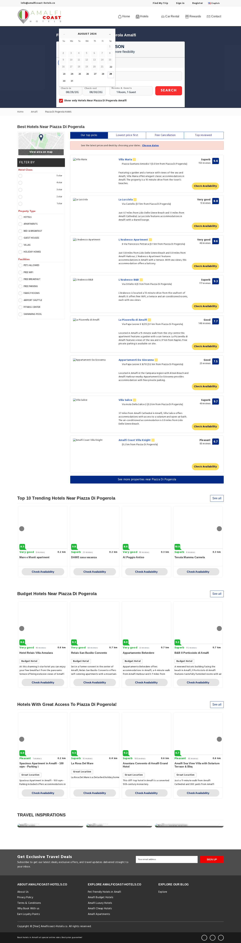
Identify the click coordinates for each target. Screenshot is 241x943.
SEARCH (169, 90)
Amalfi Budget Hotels (100, 897)
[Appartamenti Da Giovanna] (94, 360)
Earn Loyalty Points (28, 914)
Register (197, 3)
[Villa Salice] (94, 400)
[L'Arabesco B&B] (94, 280)
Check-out (90, 88)
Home (126, 16)
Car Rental (172, 16)
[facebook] (204, 938)
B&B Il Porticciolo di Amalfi (191, 652)
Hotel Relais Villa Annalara (36, 652)
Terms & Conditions (29, 903)
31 (72, 81)
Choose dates (150, 146)
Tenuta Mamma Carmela (189, 557)
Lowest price (127, 135)
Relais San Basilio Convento (89, 652)
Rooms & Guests (122, 88)
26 (87, 74)
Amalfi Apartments (99, 914)
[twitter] (212, 938)
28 (103, 74)
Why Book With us (28, 908)
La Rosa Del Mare (82, 763)
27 (95, 74)
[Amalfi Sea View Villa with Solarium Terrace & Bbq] (198, 733)
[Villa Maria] (94, 160)
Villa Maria (126, 160)
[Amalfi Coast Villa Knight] (94, 440)
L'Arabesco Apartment (134, 240)
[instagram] (221, 938)
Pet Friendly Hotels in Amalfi (104, 892)
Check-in (66, 88)
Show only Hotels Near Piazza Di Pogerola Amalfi (95, 101)
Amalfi (34, 112)
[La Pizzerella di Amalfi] (94, 320)
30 (64, 81)
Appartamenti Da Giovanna (137, 360)
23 (64, 74)
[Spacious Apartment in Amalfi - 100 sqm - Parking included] (43, 733)
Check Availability (205, 186)
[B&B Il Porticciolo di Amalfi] (198, 623)
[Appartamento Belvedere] (146, 623)
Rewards (195, 16)
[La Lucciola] (94, 200)
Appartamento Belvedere (138, 652)
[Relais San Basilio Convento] (94, 623)
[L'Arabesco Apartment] (94, 240)
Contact (215, 16)
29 (110, 74)
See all (216, 498)
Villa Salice (126, 400)
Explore (162, 892)
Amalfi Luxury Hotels (100, 903)
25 (80, 74)
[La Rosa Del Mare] (94, 733)
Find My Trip (160, 3)
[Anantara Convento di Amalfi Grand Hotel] (146, 733)
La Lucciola (126, 200)
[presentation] (22, 529)
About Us (23, 892)
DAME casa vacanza (84, 557)
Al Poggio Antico (133, 557)
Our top (89, 135)
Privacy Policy (25, 897)
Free (165, 135)
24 (72, 74)
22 (111, 67)
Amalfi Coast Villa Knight (135, 440)
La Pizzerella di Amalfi (133, 320)
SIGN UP (212, 859)
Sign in (179, 3)
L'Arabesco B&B (129, 280)
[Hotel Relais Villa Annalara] (43, 623)
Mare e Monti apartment (34, 557)
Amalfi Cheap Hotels (100, 908)
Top (203, 135)
